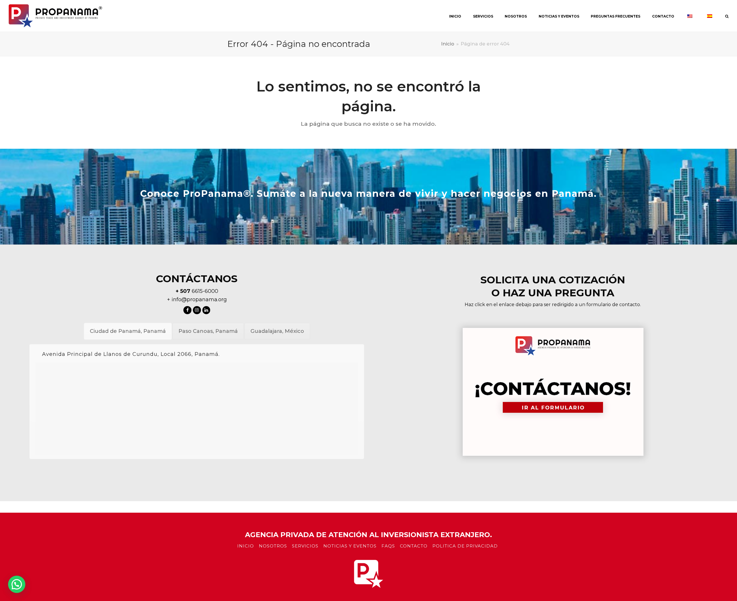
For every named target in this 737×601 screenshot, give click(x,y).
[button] (16, 584)
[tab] (128, 331)
